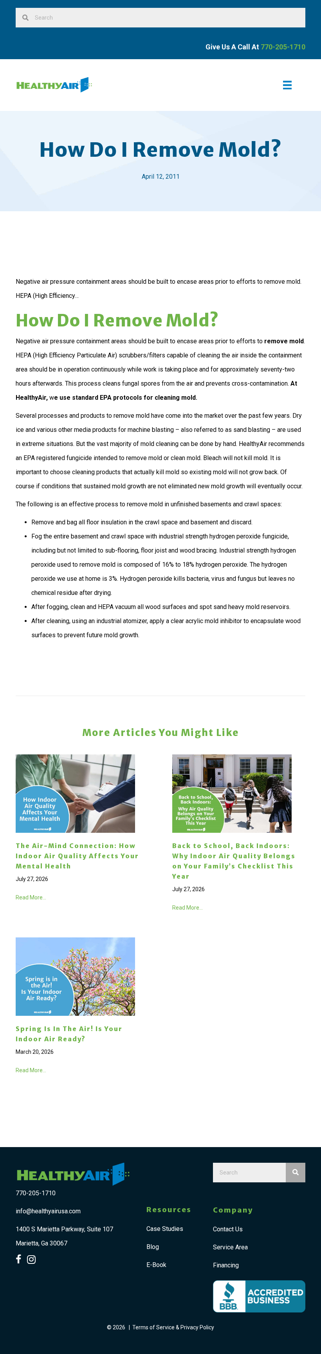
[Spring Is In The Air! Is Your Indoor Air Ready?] (75, 976)
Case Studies (164, 1229)
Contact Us (228, 1229)
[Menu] (287, 85)
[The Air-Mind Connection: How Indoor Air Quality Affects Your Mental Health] (75, 793)
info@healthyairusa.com (48, 1211)
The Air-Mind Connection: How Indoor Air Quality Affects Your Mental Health (77, 856)
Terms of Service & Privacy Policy (173, 1327)
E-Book (156, 1265)
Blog (152, 1247)
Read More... (31, 897)
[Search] (295, 1172)
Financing (226, 1265)
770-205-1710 (36, 1193)
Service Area (230, 1247)
